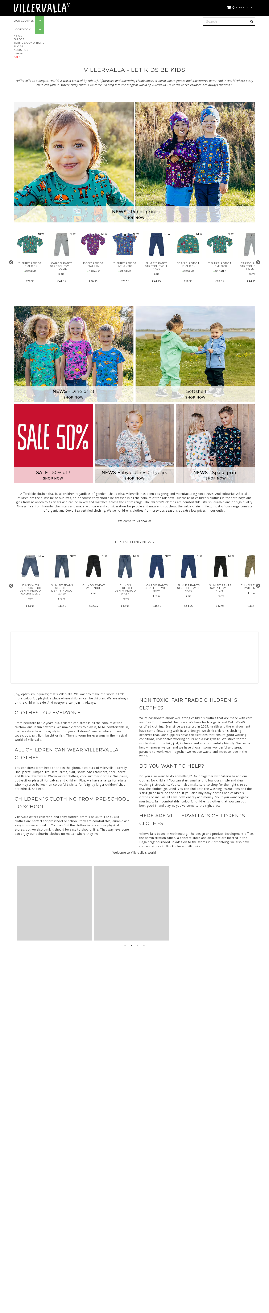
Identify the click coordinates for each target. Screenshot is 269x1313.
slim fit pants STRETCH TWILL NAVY (156, 266)
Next (258, 262)
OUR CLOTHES (24, 20)
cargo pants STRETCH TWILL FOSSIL (61, 266)
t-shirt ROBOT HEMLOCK (30, 264)
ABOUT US (21, 49)
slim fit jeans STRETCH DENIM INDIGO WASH (62, 589)
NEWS (18, 35)
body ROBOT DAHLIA (93, 264)
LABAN (18, 53)
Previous (11, 262)
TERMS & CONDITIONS (29, 42)
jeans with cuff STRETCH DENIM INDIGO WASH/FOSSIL (30, 589)
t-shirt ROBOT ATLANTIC (124, 264)
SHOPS (18, 46)
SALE (17, 57)
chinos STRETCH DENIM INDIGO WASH (125, 589)
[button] (240, 7)
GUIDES (19, 39)
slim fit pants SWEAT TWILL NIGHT (220, 588)
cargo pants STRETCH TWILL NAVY (156, 588)
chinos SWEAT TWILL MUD (252, 586)
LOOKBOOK (22, 29)
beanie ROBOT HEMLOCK (188, 264)
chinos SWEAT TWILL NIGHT (93, 586)
